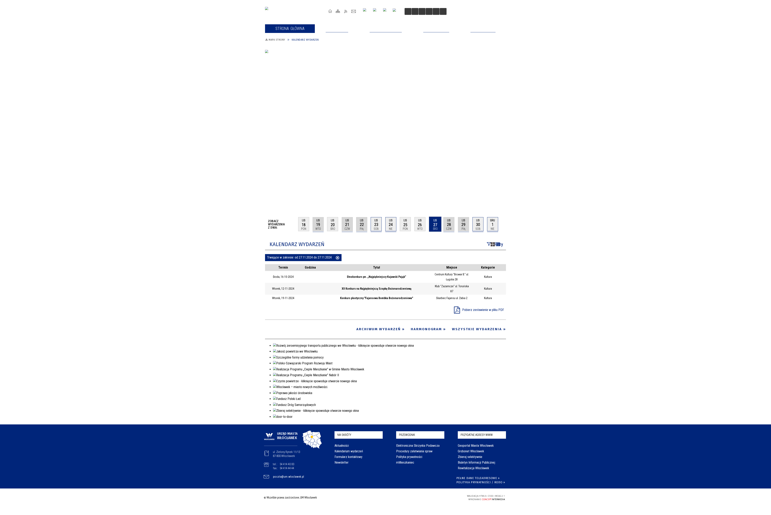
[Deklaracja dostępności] (422, 11)
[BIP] (396, 11)
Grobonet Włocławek (471, 451)
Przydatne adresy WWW (477, 435)
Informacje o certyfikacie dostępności (384, 498)
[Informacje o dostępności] (415, 11)
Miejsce (451, 267)
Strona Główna (330, 11)
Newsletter (342, 462)
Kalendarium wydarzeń (349, 451)
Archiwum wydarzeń (378, 329)
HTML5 (429, 497)
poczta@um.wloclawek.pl (288, 476)
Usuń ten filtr (338, 258)
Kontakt (353, 11)
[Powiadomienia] (443, 11)
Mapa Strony (338, 11)
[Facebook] (386, 11)
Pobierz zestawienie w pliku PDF (483, 310)
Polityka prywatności (409, 457)
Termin (283, 267)
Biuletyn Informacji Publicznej (476, 462)
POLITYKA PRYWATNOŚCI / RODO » (480, 482)
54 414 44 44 (287, 468)
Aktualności (342, 446)
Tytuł (376, 267)
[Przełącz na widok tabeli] (498, 244)
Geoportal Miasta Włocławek (476, 446)
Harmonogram (426, 329)
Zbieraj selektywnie (470, 457)
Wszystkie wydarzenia (477, 329)
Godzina (310, 267)
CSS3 (435, 497)
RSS (345, 11)
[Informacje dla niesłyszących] (429, 11)
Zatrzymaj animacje (408, 11)
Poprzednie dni (293, 224)
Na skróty (344, 435)
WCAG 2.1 (448, 497)
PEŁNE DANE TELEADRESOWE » (478, 478)
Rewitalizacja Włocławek (473, 468)
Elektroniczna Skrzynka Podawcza (418, 446)
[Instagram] (366, 11)
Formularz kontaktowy (348, 457)
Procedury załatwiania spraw (414, 451)
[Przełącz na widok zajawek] (493, 244)
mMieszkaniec (405, 462)
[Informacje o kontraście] (436, 11)
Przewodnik (407, 435)
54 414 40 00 (287, 464)
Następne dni (504, 224)
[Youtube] (376, 11)
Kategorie (488, 267)
